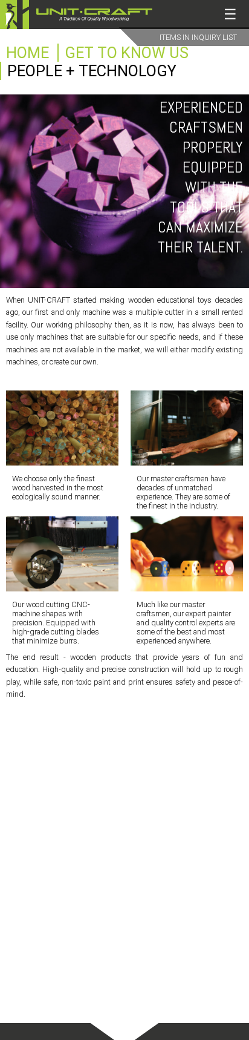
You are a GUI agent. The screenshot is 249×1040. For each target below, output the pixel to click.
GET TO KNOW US (127, 53)
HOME (27, 53)
